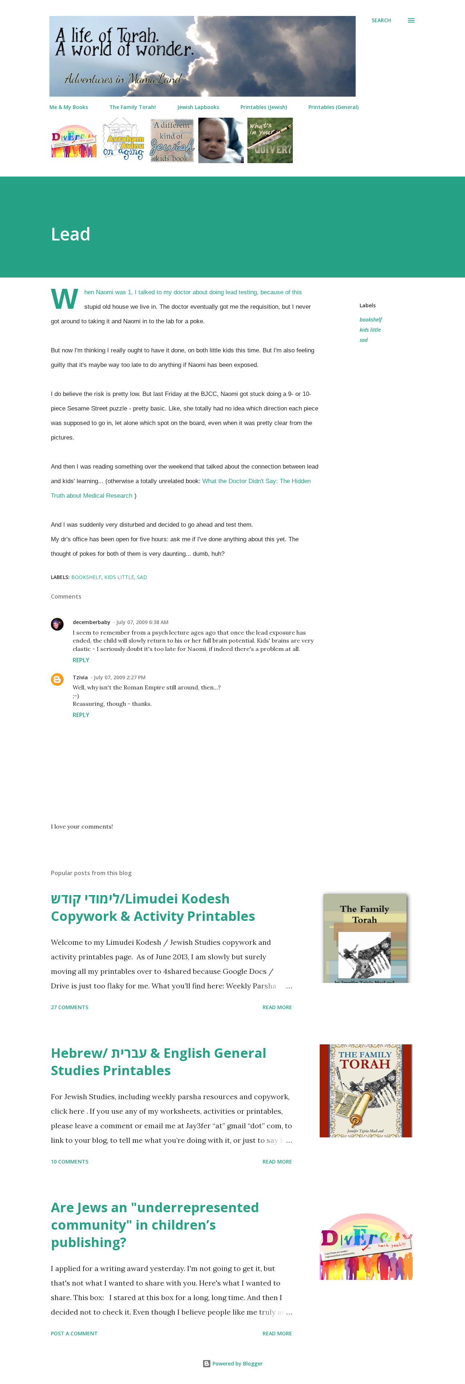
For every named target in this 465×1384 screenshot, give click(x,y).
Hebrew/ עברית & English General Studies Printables (158, 1061)
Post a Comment (74, 1333)
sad (364, 339)
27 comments (69, 1007)
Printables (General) (333, 107)
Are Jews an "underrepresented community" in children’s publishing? (155, 1224)
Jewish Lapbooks (198, 107)
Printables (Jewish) (263, 107)
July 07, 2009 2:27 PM (120, 677)
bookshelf (371, 319)
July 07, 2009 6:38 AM (142, 622)
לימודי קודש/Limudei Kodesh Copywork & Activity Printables (153, 907)
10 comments (69, 1161)
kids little (370, 329)
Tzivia (80, 677)
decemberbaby (91, 622)
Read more (277, 1007)
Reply (81, 660)
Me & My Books (68, 107)
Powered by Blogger (237, 1363)
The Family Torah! (132, 107)
